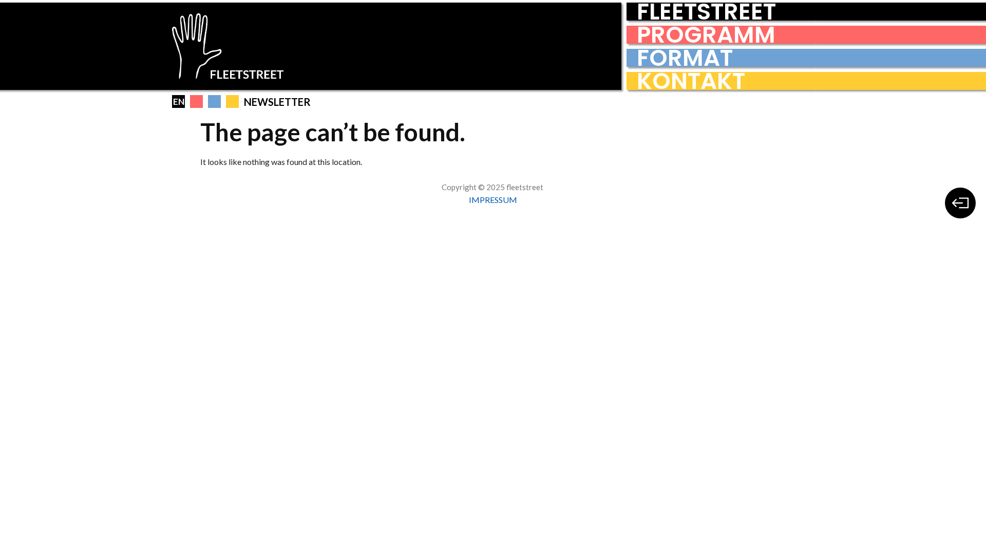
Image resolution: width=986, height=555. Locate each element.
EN (178, 101)
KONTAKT (691, 81)
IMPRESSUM (493, 200)
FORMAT (685, 58)
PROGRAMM (706, 35)
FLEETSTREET (706, 12)
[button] (196, 101)
